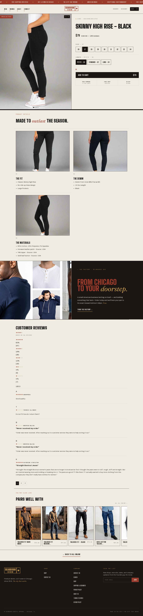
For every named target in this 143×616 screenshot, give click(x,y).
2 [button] (21, 483)
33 (124, 49)
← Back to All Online (71, 554)
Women (12, 9)
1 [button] (17, 483)
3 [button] (25, 483)
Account (124, 9)
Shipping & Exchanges (80, 586)
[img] (19, 394)
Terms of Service (78, 598)
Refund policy (77, 602)
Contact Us (47, 577)
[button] (38, 339)
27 (85, 49)
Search (115, 9)
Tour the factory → (85, 309)
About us (76, 594)
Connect (27, 9)
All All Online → (121, 503)
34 (130, 49)
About (19, 9)
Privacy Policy (78, 590)
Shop (45, 573)
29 (98, 49)
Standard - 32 (94, 62)
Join (135, 580)
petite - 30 (81, 62)
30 (104, 49)
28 (91, 49)
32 (117, 49)
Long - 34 (106, 62)
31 (111, 49)
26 (78, 49)
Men (5, 9)
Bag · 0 (134, 9)
